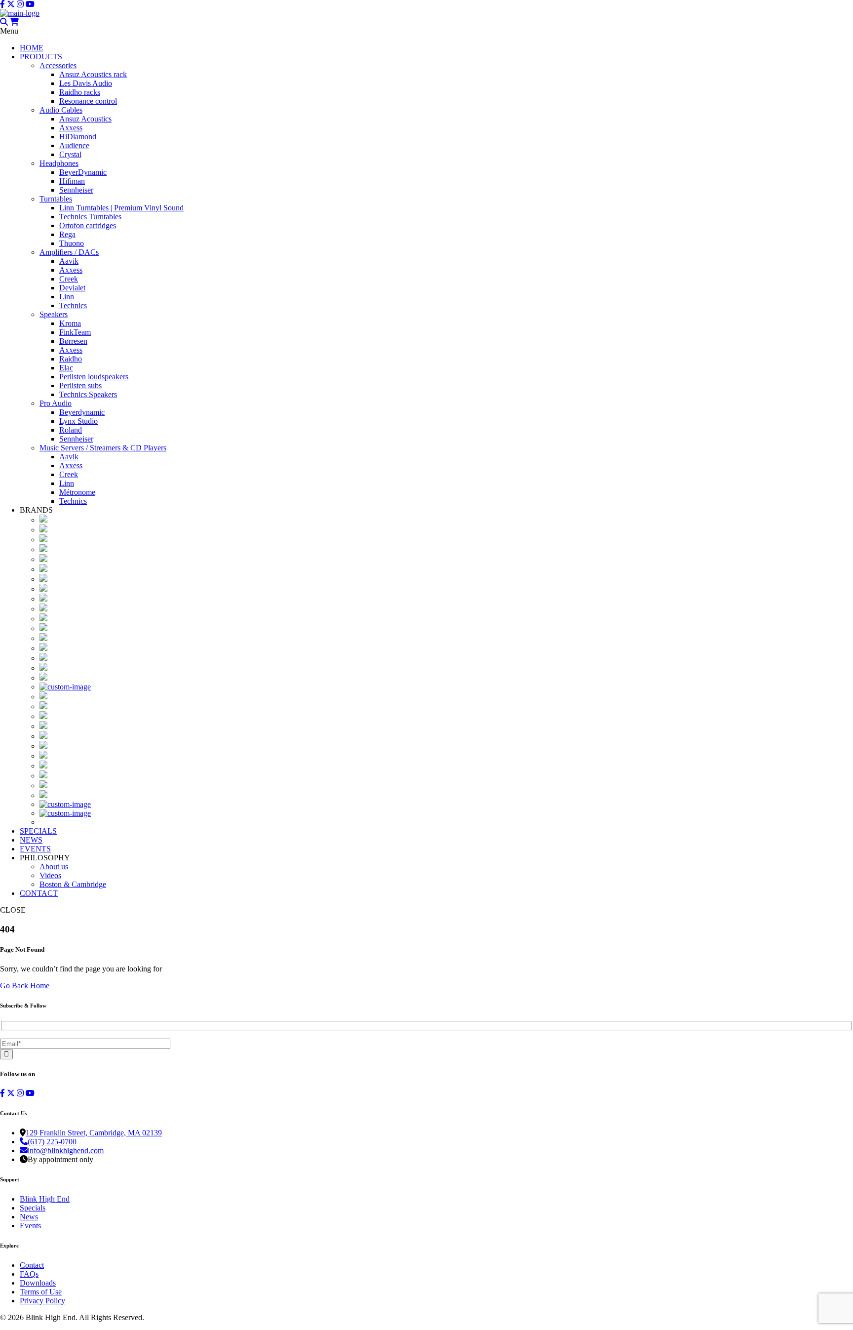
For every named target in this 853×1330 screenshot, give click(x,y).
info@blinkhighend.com (66, 1150)
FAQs (29, 1274)
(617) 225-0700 (52, 1141)
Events (30, 1225)
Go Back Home (24, 985)
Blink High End (45, 1199)
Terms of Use (41, 1292)
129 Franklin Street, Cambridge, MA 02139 (94, 1132)
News (29, 1216)
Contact (32, 1265)
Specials (32, 1208)
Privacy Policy (42, 1300)
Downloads (38, 1283)
